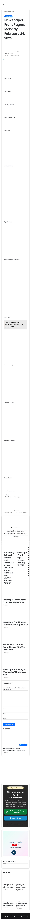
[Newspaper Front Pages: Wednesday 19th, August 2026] (9, 897)
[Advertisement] (15, 179)
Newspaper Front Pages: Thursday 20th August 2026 (8, 885)
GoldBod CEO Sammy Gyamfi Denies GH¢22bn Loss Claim (21, 886)
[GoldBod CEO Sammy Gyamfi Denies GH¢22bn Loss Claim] (22, 879)
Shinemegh (25, 916)
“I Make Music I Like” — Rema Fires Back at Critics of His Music (22, 904)
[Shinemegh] (11, 5)
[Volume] (18, 852)
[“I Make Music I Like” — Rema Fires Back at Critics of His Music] (22, 897)
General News (8, 16)
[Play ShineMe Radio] (13, 852)
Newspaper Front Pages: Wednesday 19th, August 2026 (14, 749)
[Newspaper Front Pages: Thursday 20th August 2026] (9, 879)
